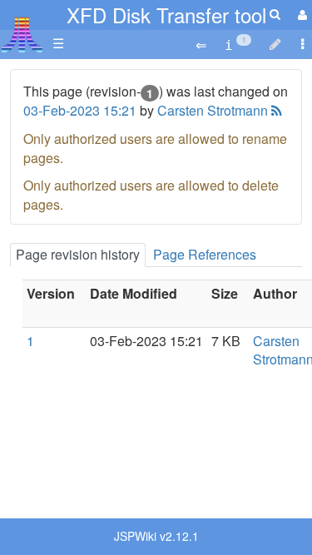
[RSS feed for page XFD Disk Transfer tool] (275, 110)
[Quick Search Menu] (275, 13)
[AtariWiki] (22, 29)
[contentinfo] (238, 43)
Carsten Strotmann (212, 110)
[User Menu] (300, 14)
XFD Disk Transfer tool (166, 14)
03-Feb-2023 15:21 (79, 110)
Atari (22, 34)
